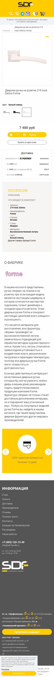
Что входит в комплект (21, 200)
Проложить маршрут (27, 631)
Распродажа (8, 529)
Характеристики (18, 190)
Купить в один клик (27, 142)
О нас (5, 494)
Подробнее (5, 669)
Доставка (7, 503)
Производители (10, 508)
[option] (27, 57)
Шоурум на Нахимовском (16, 525)
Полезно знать (10, 516)
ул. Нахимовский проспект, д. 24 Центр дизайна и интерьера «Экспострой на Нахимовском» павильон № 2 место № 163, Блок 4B (15, 646)
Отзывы (6, 512)
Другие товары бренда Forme (22, 240)
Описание (14, 195)
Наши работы (9, 534)
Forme (13, 214)
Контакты (7, 521)
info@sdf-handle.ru (10, 545)
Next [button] (48, 451)
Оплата (6, 499)
